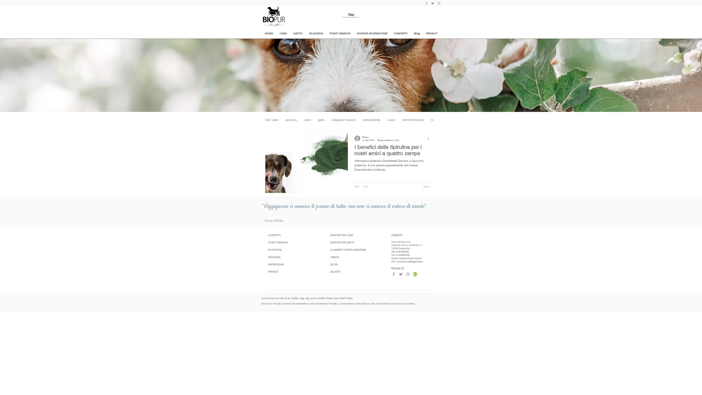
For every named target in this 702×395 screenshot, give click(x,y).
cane (307, 120)
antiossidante (371, 120)
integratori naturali (343, 120)
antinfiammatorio (413, 120)
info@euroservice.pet (410, 258)
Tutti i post (271, 120)
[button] (283, 33)
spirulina (291, 120)
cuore (391, 120)
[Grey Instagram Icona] (439, 3)
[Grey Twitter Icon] (433, 3)
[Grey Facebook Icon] (426, 3)
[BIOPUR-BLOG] (415, 274)
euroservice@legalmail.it (410, 261)
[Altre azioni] (429, 138)
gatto (321, 120)
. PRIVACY (273, 271)
